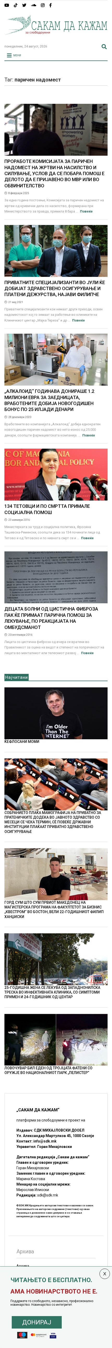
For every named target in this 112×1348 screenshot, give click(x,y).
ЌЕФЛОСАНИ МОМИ (21, 742)
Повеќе (86, 211)
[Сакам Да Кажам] (56, 38)
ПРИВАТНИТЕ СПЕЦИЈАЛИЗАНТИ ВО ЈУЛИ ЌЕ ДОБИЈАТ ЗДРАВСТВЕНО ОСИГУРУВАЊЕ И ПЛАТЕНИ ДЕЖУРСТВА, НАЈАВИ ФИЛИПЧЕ (54, 288)
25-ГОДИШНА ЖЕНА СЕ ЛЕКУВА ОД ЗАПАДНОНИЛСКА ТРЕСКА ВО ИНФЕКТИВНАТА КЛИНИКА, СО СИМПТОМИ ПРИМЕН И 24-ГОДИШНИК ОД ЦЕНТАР (52, 992)
